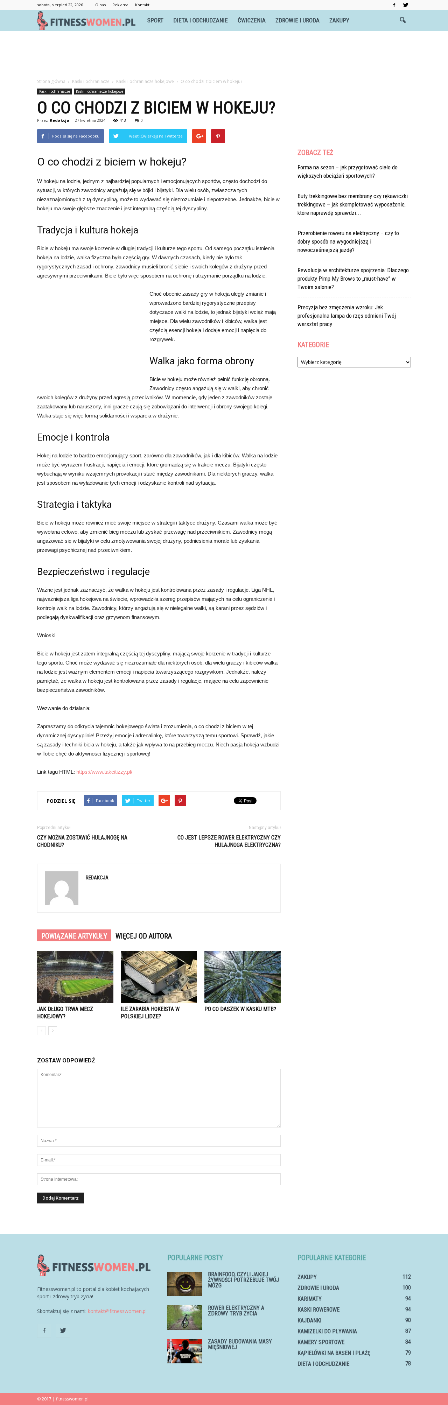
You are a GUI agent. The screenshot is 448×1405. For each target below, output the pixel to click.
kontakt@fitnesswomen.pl (117, 1311)
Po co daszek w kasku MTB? (240, 1009)
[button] (402, 20)
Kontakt (142, 4)
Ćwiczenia (252, 20)
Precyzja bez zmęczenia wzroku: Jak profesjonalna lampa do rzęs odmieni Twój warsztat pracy (347, 316)
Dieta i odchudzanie (200, 20)
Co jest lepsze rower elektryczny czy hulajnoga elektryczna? (229, 841)
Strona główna (51, 81)
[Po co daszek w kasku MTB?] (242, 977)
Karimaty (310, 1298)
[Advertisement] (224, 55)
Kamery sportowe (321, 1342)
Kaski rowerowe (319, 1309)
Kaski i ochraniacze (54, 91)
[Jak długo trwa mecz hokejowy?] (75, 977)
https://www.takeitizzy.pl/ (104, 772)
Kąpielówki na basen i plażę (334, 1353)
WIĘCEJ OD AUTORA (143, 936)
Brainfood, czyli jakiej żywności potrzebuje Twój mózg (243, 1280)
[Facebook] (394, 5)
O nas (100, 4)
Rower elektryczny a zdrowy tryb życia (236, 1311)
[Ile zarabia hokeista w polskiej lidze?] (159, 977)
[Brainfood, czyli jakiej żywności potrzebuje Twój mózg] (184, 1284)
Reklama (120, 4)
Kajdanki (309, 1320)
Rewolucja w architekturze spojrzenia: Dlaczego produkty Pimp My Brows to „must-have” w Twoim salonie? (353, 278)
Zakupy (339, 20)
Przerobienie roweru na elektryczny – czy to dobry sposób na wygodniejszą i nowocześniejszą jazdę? (348, 241)
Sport (155, 20)
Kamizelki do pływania (327, 1331)
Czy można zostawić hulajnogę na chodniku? (82, 841)
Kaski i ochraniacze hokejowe (99, 91)
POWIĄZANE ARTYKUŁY (74, 936)
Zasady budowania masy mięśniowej (240, 1344)
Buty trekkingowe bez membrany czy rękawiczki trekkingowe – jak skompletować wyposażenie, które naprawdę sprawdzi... (353, 204)
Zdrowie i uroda (297, 20)
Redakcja (59, 120)
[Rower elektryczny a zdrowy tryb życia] (184, 1317)
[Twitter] (405, 5)
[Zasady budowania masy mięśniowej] (184, 1351)
